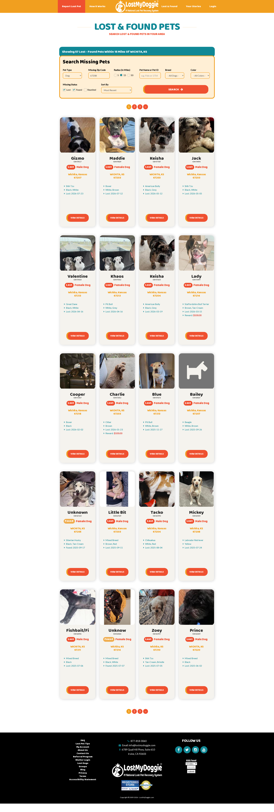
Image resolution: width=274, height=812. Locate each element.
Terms (82, 776)
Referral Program (82, 756)
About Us (83, 750)
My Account (82, 747)
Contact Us (83, 753)
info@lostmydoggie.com (142, 745)
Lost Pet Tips (83, 743)
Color (193, 69)
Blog (82, 769)
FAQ (83, 740)
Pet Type (67, 69)
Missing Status (70, 84)
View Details (77, 217)
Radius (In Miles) (122, 69)
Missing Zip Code (97, 69)
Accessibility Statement (82, 779)
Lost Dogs (82, 763)
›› (145, 106)
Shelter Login (82, 760)
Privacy (83, 773)
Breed (168, 69)
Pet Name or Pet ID (149, 69)
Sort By (104, 84)
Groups (83, 766)
